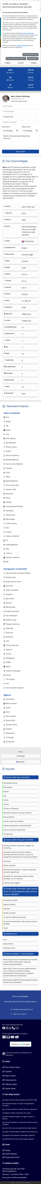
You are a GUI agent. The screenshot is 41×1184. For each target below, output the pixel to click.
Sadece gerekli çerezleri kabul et (16, 58)
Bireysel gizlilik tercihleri (30, 54)
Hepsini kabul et (32, 58)
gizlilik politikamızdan (28, 33)
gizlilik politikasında (22, 45)
